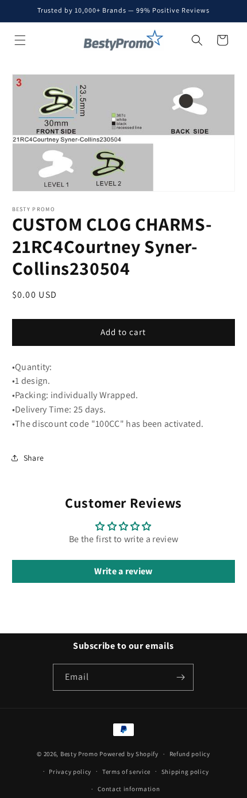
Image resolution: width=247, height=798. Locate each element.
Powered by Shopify (129, 754)
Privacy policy (70, 772)
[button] (20, 40)
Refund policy (189, 754)
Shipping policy (185, 772)
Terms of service (126, 772)
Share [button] (34, 458)
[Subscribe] (180, 677)
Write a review (123, 571)
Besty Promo (79, 754)
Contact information (129, 789)
